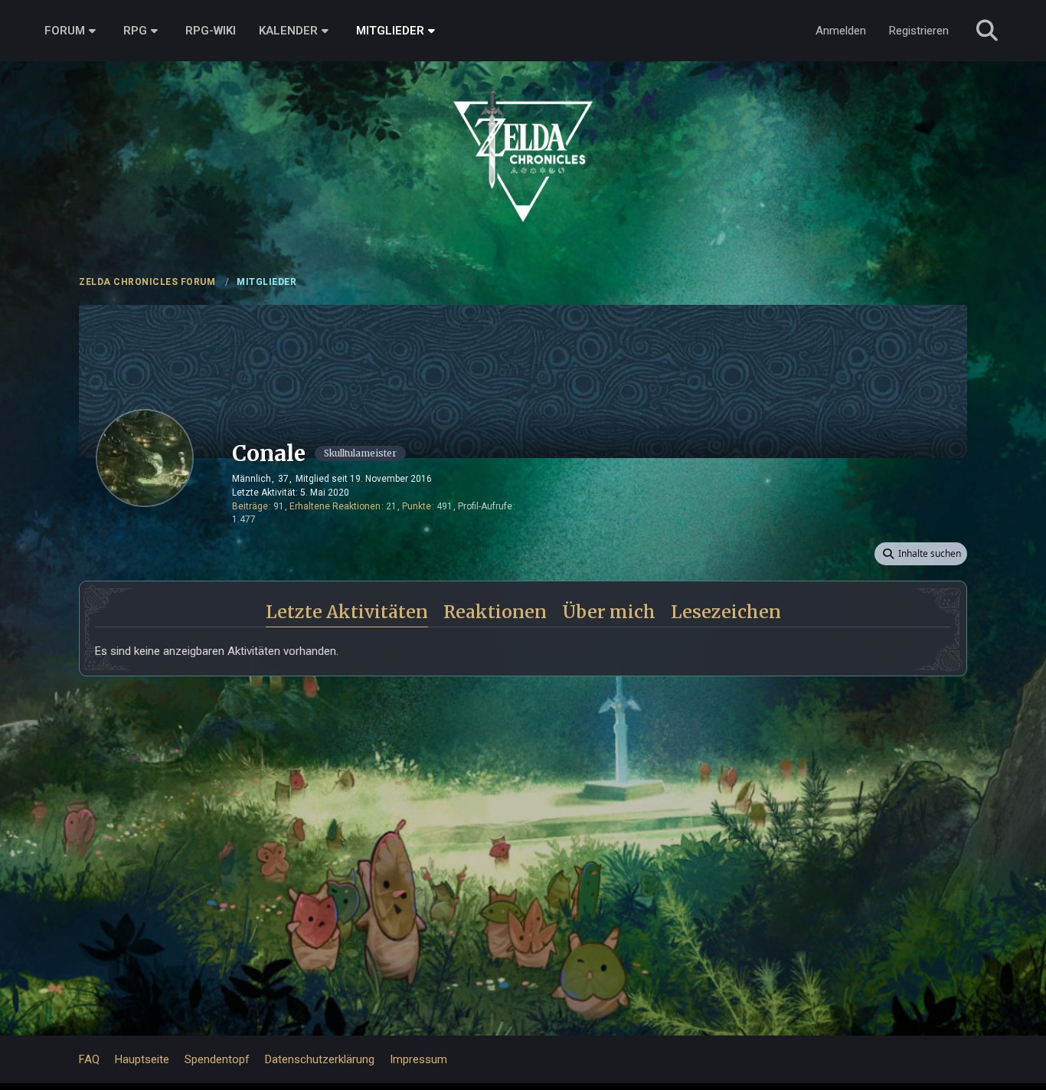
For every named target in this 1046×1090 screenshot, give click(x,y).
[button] (920, 553)
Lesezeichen (726, 612)
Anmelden (841, 31)
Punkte (416, 506)
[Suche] (987, 30)
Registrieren (919, 31)
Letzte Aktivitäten (347, 612)
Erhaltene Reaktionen (335, 506)
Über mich (608, 612)
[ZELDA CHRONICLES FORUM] (523, 138)
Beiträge (250, 506)
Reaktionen (495, 612)
